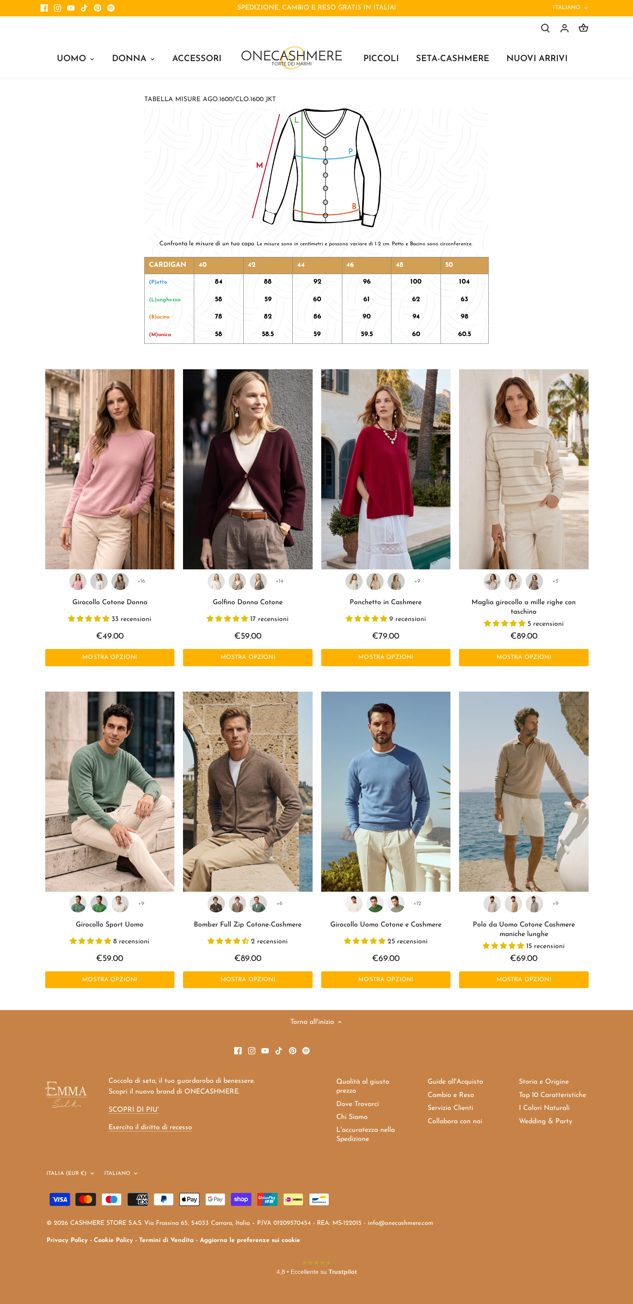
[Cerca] (545, 28)
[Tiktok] (84, 8)
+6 (279, 903)
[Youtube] (70, 8)
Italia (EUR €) (67, 1173)
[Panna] (354, 581)
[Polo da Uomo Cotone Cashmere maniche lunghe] (524, 792)
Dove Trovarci (357, 1104)
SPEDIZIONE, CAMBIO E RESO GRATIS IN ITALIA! (316, 8)
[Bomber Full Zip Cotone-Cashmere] (248, 792)
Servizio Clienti (450, 1108)
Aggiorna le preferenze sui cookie (250, 1240)
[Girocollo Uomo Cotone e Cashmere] (386, 792)
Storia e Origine (544, 1081)
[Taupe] (120, 581)
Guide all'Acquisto (455, 1081)
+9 (417, 581)
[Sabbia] (492, 903)
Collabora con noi (455, 1121)
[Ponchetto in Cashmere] (386, 469)
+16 (141, 581)
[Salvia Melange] (78, 903)
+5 (555, 581)
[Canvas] (534, 903)
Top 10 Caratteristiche (552, 1095)
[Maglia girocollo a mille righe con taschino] (524, 469)
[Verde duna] (396, 903)
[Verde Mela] (99, 903)
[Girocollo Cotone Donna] (110, 469)
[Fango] (216, 903)
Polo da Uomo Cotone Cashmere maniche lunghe (524, 929)
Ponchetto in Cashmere (386, 602)
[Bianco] (354, 903)
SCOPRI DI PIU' (134, 1109)
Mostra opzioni (109, 657)
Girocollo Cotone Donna (109, 602)
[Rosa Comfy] (78, 581)
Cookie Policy (113, 1240)
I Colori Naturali (544, 1108)
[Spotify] (111, 8)
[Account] (564, 28)
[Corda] (237, 581)
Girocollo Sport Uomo (109, 924)
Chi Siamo (352, 1117)
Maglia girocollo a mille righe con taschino (524, 607)
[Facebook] (44, 8)
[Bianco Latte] (99, 581)
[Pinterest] (97, 8)
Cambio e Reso (451, 1095)
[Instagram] (57, 8)
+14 (279, 581)
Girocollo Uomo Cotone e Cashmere (385, 924)
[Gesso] (120, 903)
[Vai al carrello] (583, 28)
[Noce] (396, 581)
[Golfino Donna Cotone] (248, 469)
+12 (417, 903)
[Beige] (375, 581)
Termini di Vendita (166, 1240)
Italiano (566, 7)
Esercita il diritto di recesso (150, 1127)
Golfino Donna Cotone (247, 602)
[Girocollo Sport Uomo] (110, 792)
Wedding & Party (545, 1121)
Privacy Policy (67, 1240)
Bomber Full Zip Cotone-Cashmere (247, 924)
